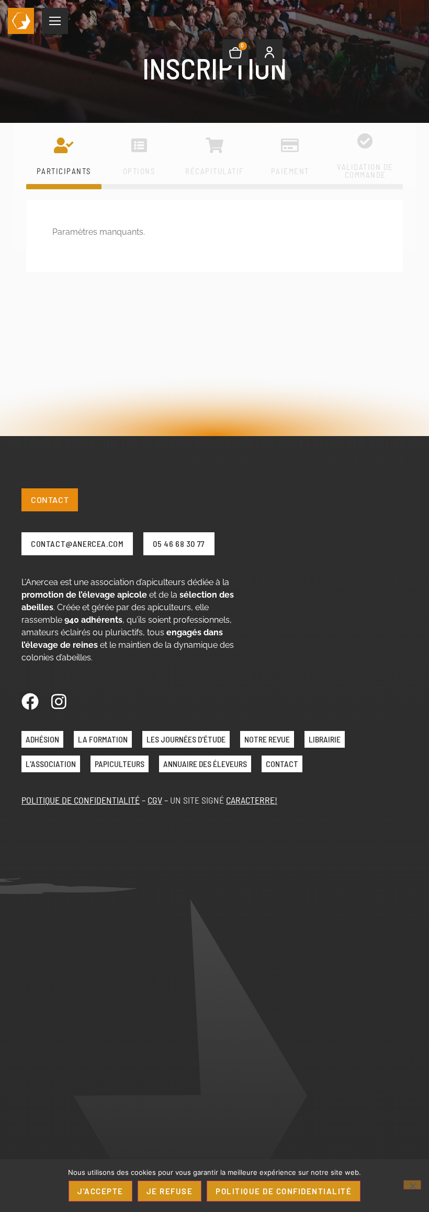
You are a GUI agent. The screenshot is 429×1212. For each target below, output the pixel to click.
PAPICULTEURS (119, 764)
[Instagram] (58, 701)
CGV (155, 800)
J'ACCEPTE (100, 1191)
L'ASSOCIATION (51, 764)
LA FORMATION (103, 739)
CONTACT (282, 764)
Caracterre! (251, 800)
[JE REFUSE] (412, 1185)
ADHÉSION (42, 739)
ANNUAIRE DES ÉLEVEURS (205, 764)
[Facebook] (30, 701)
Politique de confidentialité (284, 1191)
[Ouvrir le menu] (55, 21)
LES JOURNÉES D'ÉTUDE (185, 739)
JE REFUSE (169, 1191)
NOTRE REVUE (267, 739)
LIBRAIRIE (325, 739)
